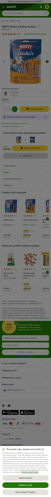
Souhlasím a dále (25, 485)
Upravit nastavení (25, 478)
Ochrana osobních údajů (30, 472)
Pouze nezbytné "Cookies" (25, 492)
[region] (25, 471)
